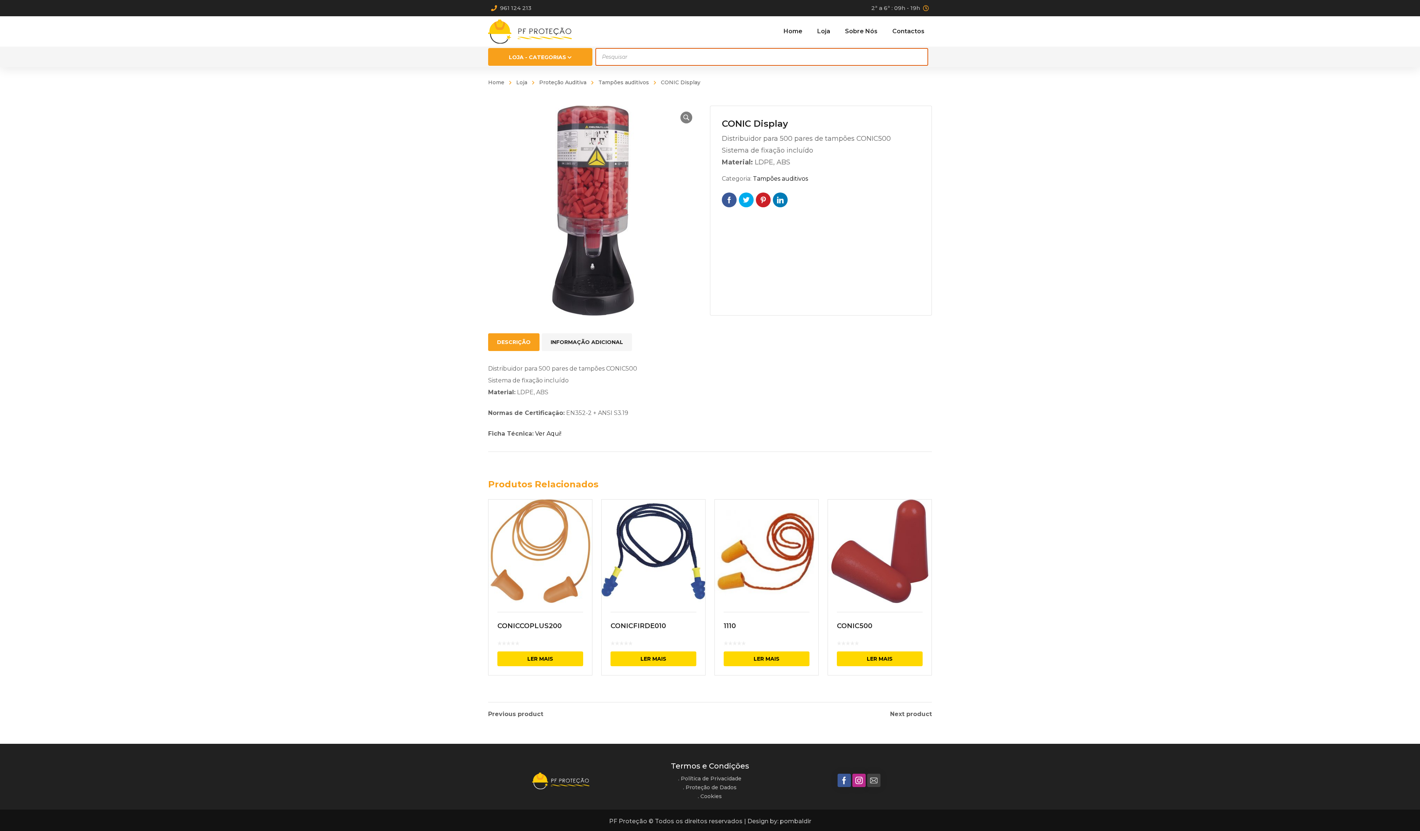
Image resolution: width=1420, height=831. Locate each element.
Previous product (515, 714)
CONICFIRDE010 (638, 626)
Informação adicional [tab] (587, 342)
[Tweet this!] (746, 200)
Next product (911, 714)
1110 (730, 626)
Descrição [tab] (514, 342)
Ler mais (540, 658)
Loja (521, 82)
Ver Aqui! (548, 433)
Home (496, 82)
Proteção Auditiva (562, 82)
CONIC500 (854, 626)
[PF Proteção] (530, 31)
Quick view (540, 551)
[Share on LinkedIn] (780, 200)
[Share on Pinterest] (763, 200)
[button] (686, 117)
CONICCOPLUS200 (529, 626)
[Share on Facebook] (729, 200)
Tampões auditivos (623, 82)
